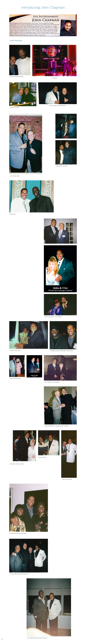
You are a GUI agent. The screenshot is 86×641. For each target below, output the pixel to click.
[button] (2, 639)
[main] (43, 7)
